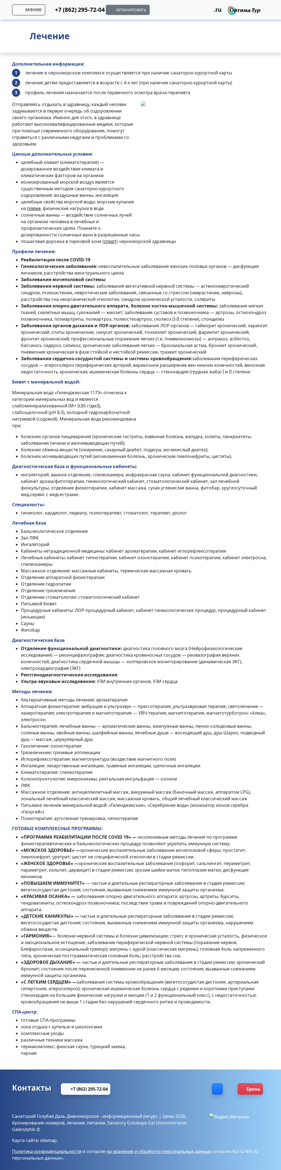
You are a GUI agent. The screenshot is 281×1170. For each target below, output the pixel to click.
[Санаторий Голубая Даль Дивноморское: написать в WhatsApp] (156, 11)
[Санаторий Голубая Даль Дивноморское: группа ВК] (217, 1089)
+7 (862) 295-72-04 (88, 1089)
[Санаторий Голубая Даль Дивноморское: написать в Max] (170, 11)
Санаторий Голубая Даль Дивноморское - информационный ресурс (85, 1116)
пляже (34, 208)
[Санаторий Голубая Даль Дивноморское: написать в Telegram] (184, 11)
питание (96, 1123)
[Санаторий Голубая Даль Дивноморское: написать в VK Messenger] (198, 11)
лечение (76, 1123)
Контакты (31, 1087)
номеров (54, 1123)
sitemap (48, 1140)
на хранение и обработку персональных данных (158, 1151)
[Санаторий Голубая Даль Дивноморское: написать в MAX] (154, 1089)
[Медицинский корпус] (188, 220)
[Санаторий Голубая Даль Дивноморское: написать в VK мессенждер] (198, 1089)
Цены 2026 (173, 1116)
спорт (110, 241)
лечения (44, 251)
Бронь (253, 1089)
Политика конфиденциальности (46, 1151)
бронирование (28, 1123)
